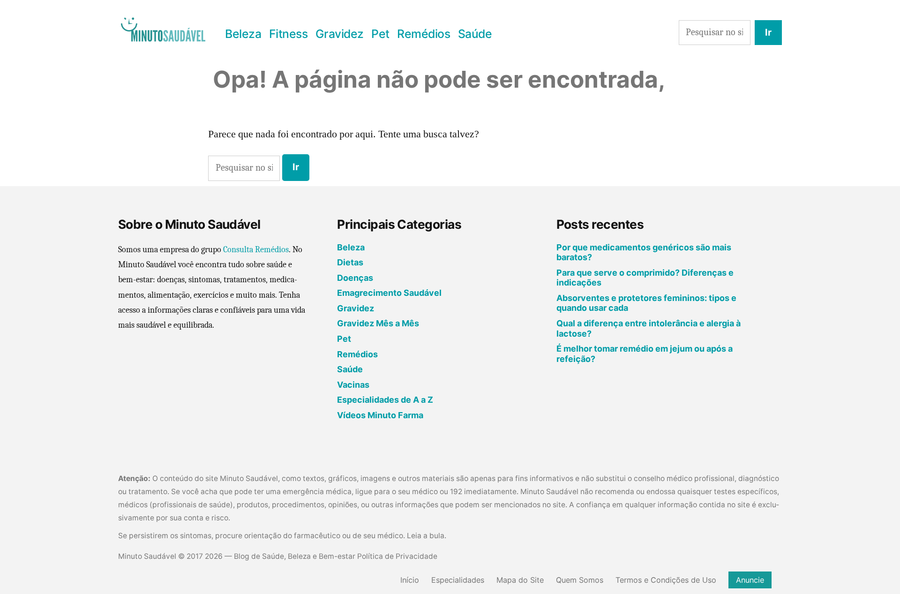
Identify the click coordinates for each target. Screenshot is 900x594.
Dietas (350, 262)
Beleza (243, 34)
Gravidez (339, 34)
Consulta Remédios (256, 249)
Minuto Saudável (147, 556)
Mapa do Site (520, 580)
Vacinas (353, 385)
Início (409, 580)
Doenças (355, 278)
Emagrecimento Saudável (389, 293)
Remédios (423, 34)
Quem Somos (579, 580)
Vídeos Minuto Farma (380, 415)
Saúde (475, 34)
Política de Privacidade (397, 556)
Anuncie (750, 580)
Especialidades (457, 580)
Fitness (288, 34)
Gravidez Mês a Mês (378, 323)
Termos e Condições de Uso (665, 580)
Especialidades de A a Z (385, 400)
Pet (380, 34)
